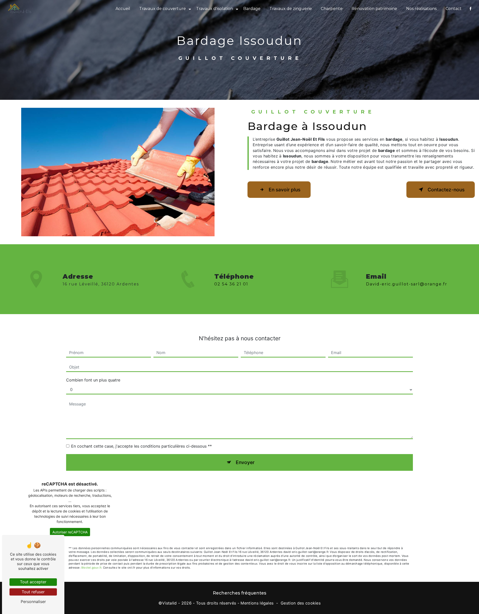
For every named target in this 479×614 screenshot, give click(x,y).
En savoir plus (284, 190)
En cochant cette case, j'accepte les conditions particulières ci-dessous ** (141, 446)
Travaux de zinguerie (290, 8)
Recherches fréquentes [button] (239, 593)
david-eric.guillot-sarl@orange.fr (406, 284)
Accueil (123, 8)
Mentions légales (256, 603)
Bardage (251, 8)
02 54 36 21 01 (231, 284)
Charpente (332, 8)
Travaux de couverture (162, 8)
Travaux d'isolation (214, 8)
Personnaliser (33, 601)
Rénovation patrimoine (374, 8)
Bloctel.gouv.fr (91, 567)
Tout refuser (33, 591)
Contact (454, 8)
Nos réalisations (421, 8)
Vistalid (169, 603)
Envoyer (245, 462)
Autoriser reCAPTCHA (70, 532)
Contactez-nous (446, 190)
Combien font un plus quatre (93, 379)
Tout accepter (33, 581)
